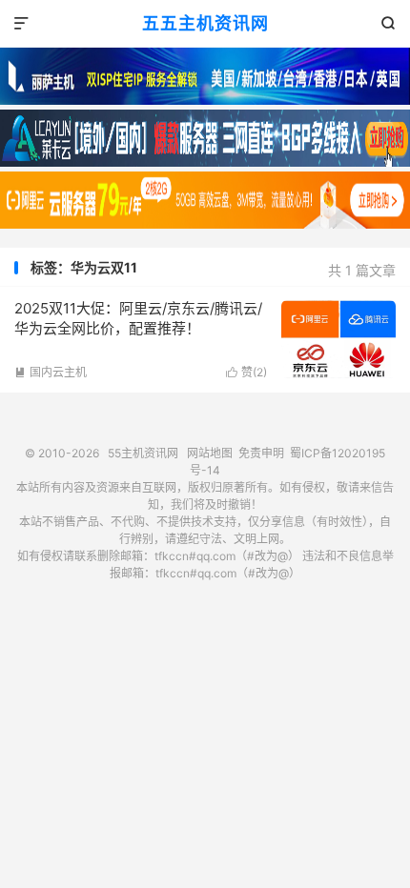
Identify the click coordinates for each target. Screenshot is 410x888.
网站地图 (210, 453)
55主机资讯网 (143, 453)
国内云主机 (50, 372)
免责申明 (261, 453)
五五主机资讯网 (205, 23)
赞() (246, 372)
